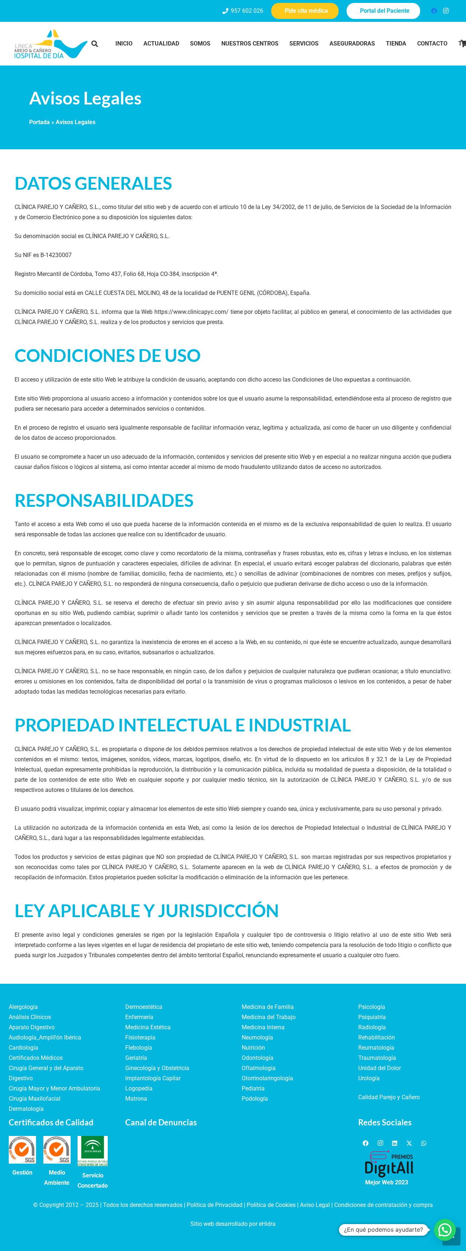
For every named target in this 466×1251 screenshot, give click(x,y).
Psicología (371, 1006)
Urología (369, 1078)
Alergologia (23, 1006)
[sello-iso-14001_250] (57, 1149)
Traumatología (377, 1057)
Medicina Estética (148, 1027)
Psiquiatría (372, 1017)
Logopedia (139, 1088)
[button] (94, 44)
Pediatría (253, 1088)
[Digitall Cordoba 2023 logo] (389, 1164)
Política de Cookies (271, 1204)
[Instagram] (445, 11)
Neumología (257, 1037)
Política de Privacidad (214, 1204)
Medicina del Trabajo (269, 1017)
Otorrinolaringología (267, 1078)
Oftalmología (259, 1068)
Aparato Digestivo (32, 1027)
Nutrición (253, 1047)
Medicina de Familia (268, 1006)
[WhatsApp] (423, 1143)
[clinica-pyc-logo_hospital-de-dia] (51, 43)
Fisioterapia (140, 1037)
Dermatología (26, 1108)
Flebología (138, 1047)
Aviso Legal (315, 1204)
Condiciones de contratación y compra (383, 1204)
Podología (255, 1098)
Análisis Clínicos (30, 1017)
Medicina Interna (263, 1027)
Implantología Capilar (153, 1078)
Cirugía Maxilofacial (34, 1098)
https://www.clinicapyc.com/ (191, 311)
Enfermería (139, 1017)
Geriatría (136, 1057)
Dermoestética (143, 1006)
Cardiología (23, 1047)
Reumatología (376, 1047)
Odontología (257, 1057)
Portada (39, 122)
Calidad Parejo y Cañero (389, 1097)
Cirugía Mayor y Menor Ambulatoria (54, 1088)
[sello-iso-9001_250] (22, 1149)
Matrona (136, 1098)
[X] (409, 1143)
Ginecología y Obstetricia (157, 1068)
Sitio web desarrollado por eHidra (233, 1223)
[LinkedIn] (394, 1143)
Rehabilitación (376, 1037)
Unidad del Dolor (379, 1068)
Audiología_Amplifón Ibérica (45, 1037)
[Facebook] (434, 11)
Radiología (372, 1027)
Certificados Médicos (36, 1057)
